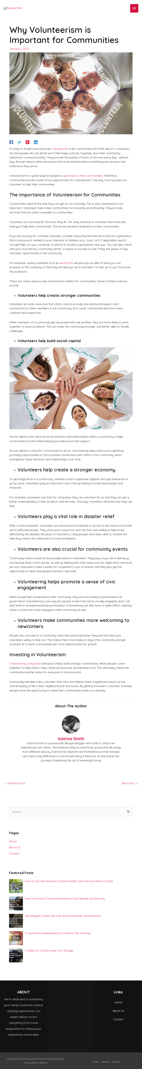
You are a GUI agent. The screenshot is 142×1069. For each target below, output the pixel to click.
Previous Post (14, 783)
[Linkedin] (36, 142)
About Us (15, 847)
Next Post (130, 783)
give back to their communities (83, 175)
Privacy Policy (31, 1062)
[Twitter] (19, 142)
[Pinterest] (27, 142)
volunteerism (60, 149)
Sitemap (43, 1062)
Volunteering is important (25, 663)
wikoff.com (66, 263)
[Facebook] (11, 142)
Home (13, 841)
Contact (14, 853)
